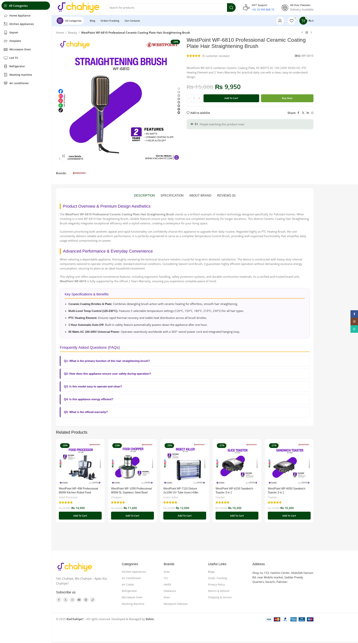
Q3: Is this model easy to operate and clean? (93, 386)
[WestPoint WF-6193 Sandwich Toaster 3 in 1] (237, 463)
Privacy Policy (216, 584)
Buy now (287, 98)
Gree (167, 571)
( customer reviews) (215, 56)
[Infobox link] (258, 7)
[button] (80, 516)
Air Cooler (128, 584)
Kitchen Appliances (134, 571)
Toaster (220, 497)
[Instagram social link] (72, 600)
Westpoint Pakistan (176, 604)
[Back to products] (306, 32)
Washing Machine (133, 604)
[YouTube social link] (79, 600)
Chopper (116, 497)
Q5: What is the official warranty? (86, 412)
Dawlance (170, 591)
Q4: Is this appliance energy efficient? (88, 399)
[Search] (231, 7)
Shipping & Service (220, 597)
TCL (166, 578)
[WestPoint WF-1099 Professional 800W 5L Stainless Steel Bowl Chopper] (132, 463)
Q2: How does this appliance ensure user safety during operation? (107, 373)
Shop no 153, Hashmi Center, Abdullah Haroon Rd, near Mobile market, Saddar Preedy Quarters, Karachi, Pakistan (282, 577)
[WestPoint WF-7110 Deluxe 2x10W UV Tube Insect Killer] (184, 463)
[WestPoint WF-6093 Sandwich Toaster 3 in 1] (289, 463)
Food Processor (68, 497)
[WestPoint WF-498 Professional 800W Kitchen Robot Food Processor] (80, 463)
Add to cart (231, 98)
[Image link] (75, 567)
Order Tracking (217, 578)
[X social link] (303, 112)
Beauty (72, 32)
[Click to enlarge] (63, 156)
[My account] (280, 20)
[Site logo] (78, 7)
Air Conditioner (131, 578)
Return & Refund (218, 591)
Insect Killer (170, 497)
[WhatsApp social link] (312, 112)
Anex (167, 597)
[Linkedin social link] (308, 112)
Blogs (211, 571)
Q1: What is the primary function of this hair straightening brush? (107, 360)
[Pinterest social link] (86, 600)
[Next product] (311, 32)
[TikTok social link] (92, 600)
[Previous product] (302, 32)
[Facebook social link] (298, 112)
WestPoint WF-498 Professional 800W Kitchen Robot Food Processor (78, 492)
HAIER (167, 584)
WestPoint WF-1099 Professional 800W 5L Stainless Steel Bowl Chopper (131, 492)
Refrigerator (129, 591)
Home (60, 32)
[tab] (144, 196)
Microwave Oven (132, 597)
